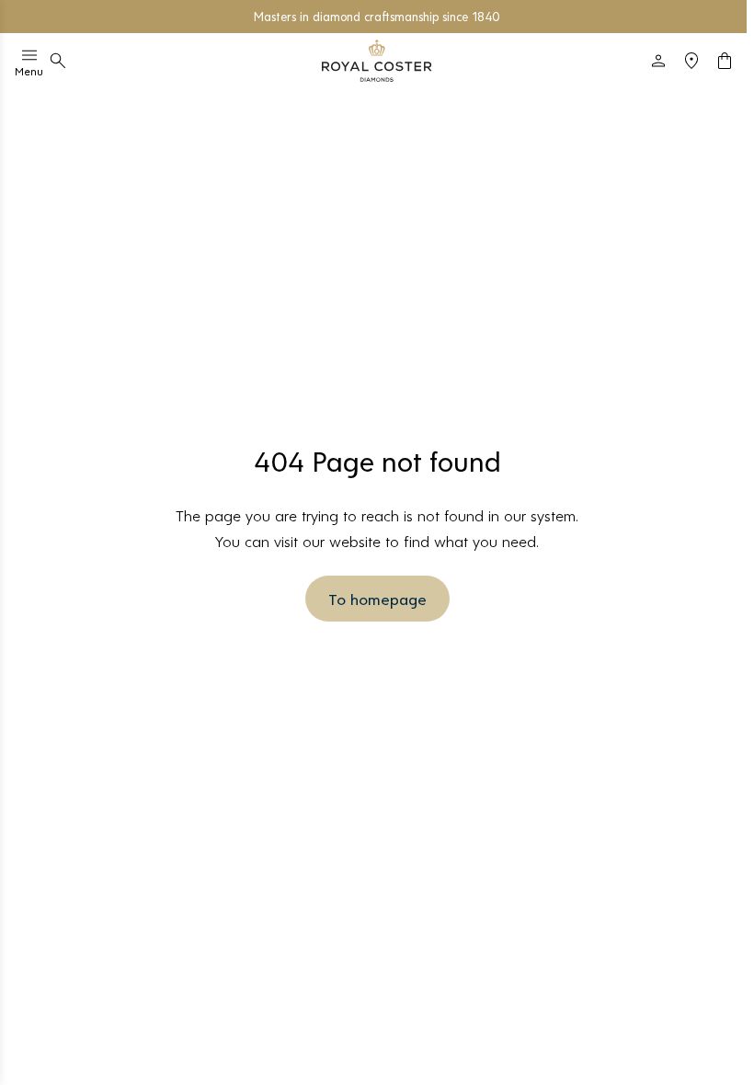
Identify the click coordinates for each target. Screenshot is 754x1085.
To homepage (377, 598)
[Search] (58, 61)
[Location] (691, 60)
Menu (29, 70)
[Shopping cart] (724, 60)
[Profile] (658, 60)
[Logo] (377, 61)
